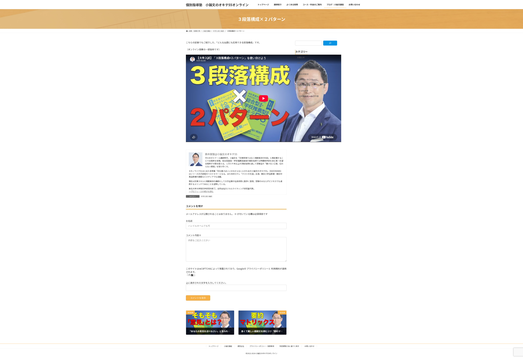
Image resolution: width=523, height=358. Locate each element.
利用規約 (275, 268)
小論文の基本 (304, 68)
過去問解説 (303, 74)
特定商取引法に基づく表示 (289, 346)
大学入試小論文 (206, 196)
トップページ (213, 346)
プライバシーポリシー (257, 268)
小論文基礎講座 (303, 85)
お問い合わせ (309, 346)
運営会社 (241, 346)
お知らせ (301, 57)
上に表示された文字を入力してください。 (206, 282)
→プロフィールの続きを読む (201, 191)
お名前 (189, 220)
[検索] (330, 43)
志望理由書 (303, 90)
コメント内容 (193, 235)
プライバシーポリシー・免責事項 (262, 346)
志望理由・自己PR (305, 79)
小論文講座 (228, 346)
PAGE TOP (509, 344)
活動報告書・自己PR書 (309, 96)
